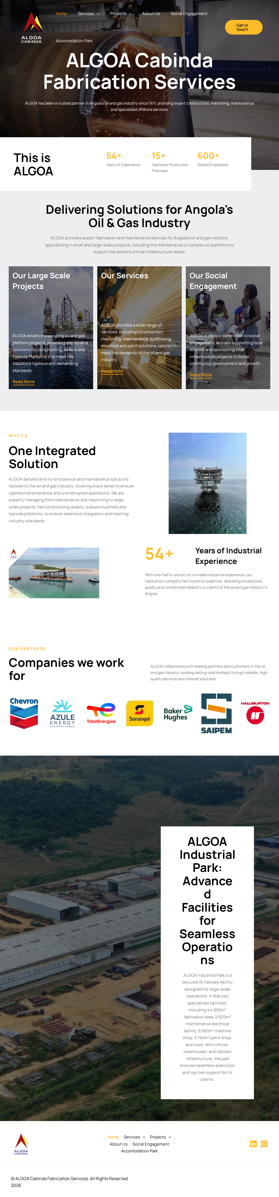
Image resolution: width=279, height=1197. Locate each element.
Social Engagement (189, 13)
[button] (96, 13)
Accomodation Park (74, 41)
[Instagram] (264, 1144)
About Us (151, 13)
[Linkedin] (253, 1144)
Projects (118, 13)
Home (61, 13)
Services (86, 13)
